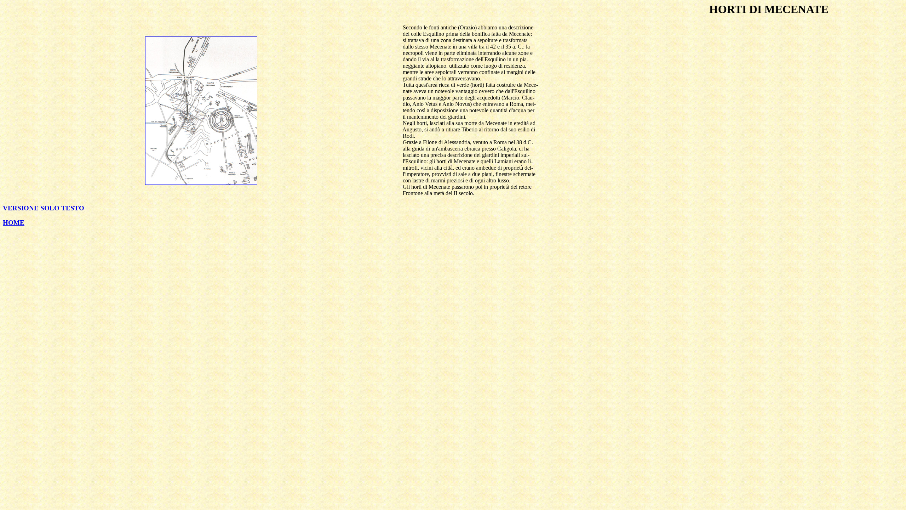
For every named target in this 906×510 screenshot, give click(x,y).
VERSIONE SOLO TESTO (43, 208)
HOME (13, 222)
